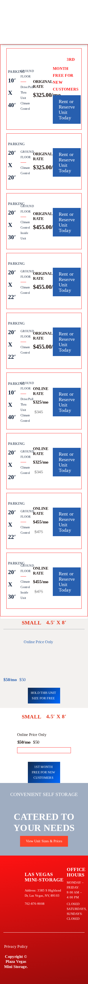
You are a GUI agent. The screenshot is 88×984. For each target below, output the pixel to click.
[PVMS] (10, 6)
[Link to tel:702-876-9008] (40, 19)
